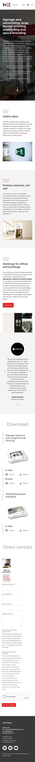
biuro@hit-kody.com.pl (10, 740)
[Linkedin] (5, 748)
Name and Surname (8, 584)
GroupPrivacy (25, 753)
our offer (7, 281)
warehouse (23, 133)
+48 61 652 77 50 (7, 736)
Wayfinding (15, 46)
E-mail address (6, 594)
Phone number (6, 604)
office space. (17, 135)
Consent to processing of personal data (9, 630)
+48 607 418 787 (7, 738)
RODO (9, 755)
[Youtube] (16, 748)
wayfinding (11, 29)
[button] (24, 5)
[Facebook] (10, 748)
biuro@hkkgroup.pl (9, 742)
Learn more (8, 305)
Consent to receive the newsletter (8, 652)
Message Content (7, 613)
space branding (14, 33)
